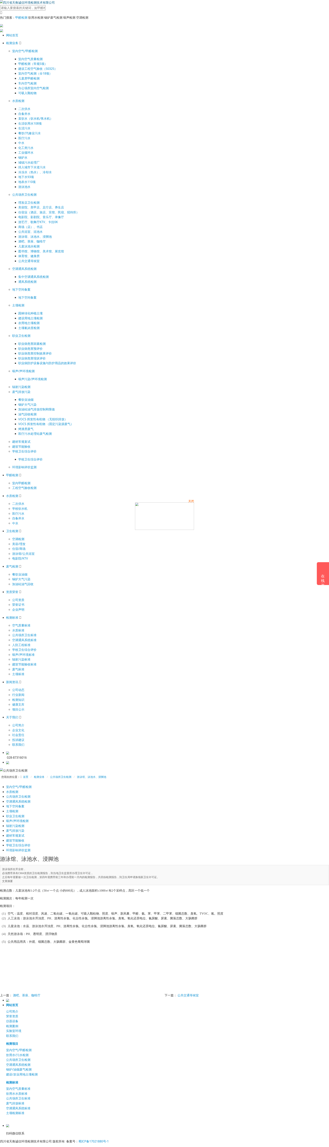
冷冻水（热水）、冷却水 (35, 172)
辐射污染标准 (21, 659)
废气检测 (12, 566)
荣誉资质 (12, 1016)
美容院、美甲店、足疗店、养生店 (41, 207)
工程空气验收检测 (24, 488)
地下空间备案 (21, 289)
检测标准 (12, 617)
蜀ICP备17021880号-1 (93, 1141)
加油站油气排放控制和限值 (36, 409)
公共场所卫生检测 (24, 194)
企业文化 (18, 730)
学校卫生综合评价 (24, 451)
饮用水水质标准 (16, 1093)
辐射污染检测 (21, 387)
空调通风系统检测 (24, 269)
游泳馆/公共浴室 (23, 554)
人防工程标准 (21, 645)
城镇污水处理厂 (29, 162)
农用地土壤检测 (29, 323)
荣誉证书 (18, 605)
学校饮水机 (19, 508)
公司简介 (18, 725)
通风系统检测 (27, 282)
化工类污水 (26, 148)
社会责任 (18, 735)
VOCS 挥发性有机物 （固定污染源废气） (45, 424)
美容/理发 (19, 544)
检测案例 (12, 1026)
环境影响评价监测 (24, 467)
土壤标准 (18, 674)
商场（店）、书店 (30, 227)
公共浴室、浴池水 (30, 232)
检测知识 (18, 700)
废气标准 (18, 669)
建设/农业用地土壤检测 (22, 1074)
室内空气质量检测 (30, 59)
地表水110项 (27, 182)
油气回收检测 (27, 414)
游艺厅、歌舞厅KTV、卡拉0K (38, 222)
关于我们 (12, 717)
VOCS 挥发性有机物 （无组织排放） (42, 419)
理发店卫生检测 (29, 202)
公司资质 (18, 600)
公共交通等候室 (29, 261)
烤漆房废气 (26, 429)
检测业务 (12, 43)
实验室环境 (13, 1031)
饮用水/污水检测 (17, 1055)
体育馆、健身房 (29, 256)
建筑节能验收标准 (24, 664)
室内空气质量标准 (18, 1089)
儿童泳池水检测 (29, 246)
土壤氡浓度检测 (29, 328)
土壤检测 (18, 305)
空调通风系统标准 (24, 640)
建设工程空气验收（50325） (37, 69)
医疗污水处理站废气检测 (35, 434)
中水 (21, 143)
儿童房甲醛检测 (29, 78)
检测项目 (12, 1043)
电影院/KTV (20, 558)
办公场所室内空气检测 (33, 88)
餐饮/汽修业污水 (29, 133)
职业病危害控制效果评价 (35, 353)
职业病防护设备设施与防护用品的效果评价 (47, 363)
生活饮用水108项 (30, 123)
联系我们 (18, 744)
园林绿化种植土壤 (30, 313)
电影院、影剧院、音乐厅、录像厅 (41, 217)
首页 (25, 777)
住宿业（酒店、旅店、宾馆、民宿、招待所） (48, 212)
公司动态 (18, 690)
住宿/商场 (19, 549)
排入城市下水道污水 (32, 167)
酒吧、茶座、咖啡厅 (32, 241)
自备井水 (24, 114)
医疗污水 (24, 138)
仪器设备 (12, 1021)
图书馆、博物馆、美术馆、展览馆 (41, 251)
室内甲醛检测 (21, 483)
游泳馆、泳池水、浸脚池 (35, 236)
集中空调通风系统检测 (33, 277)
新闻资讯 (12, 682)
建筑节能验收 (21, 446)
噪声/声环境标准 (23, 655)
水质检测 (18, 101)
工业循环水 (26, 152)
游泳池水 (24, 187)
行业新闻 (18, 695)
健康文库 (18, 704)
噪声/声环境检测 (23, 371)
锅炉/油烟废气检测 (19, 1069)
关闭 (191, 501)
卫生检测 (12, 531)
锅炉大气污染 (27, 404)
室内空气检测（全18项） (35, 73)
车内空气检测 (27, 83)
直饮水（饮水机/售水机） (35, 118)
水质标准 (18, 630)
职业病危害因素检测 (32, 344)
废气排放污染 (21, 392)
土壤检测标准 (15, 1113)
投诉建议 (18, 740)
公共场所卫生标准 (24, 635)
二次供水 (24, 109)
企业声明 (18, 609)
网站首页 (12, 35)
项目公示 (18, 709)
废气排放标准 (15, 1103)
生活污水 (24, 128)
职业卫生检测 (21, 336)
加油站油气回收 (23, 584)
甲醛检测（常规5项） (32, 64)
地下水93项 (26, 177)
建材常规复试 (21, 442)
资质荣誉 (12, 592)
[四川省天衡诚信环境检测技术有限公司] (27, 2)
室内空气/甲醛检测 (25, 51)
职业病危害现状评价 (32, 358)
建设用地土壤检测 (30, 318)
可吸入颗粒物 (27, 93)
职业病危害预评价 (30, 349)
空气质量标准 (21, 625)
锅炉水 (22, 157)
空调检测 (18, 539)
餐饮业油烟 (26, 399)
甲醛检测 (21, 17)
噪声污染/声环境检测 (32, 379)
